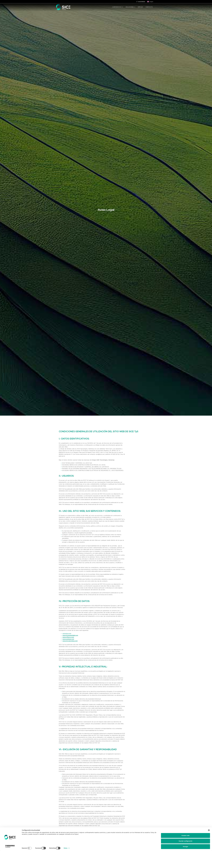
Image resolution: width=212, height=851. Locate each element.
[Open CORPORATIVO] (122, 7)
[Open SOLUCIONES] (134, 7)
